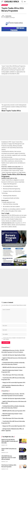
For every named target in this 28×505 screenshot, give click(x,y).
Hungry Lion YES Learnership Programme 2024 (14, 382)
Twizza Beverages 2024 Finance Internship (13, 374)
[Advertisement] (14, 50)
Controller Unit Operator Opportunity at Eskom (14, 355)
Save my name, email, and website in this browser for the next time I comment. (14, 338)
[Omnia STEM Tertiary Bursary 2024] (23, 450)
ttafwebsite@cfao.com (7, 223)
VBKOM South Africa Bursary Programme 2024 (14, 367)
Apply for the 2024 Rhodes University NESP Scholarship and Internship (9, 441)
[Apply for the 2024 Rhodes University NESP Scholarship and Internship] (23, 441)
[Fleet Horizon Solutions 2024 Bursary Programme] (23, 466)
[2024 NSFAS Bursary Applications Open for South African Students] (23, 457)
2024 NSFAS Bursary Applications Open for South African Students (8, 457)
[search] (22, 1)
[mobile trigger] (2, 1)
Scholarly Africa (11, 1)
